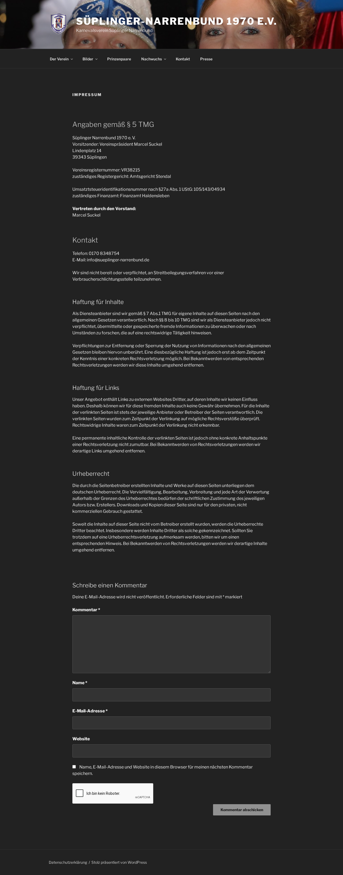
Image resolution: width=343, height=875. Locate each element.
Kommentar (86, 609)
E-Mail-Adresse (90, 710)
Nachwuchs (151, 59)
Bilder (88, 59)
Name (79, 682)
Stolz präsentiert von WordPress (119, 862)
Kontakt (183, 59)
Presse (206, 59)
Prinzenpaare (119, 59)
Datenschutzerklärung (68, 862)
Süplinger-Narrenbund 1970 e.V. (176, 21)
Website (81, 738)
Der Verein (59, 59)
